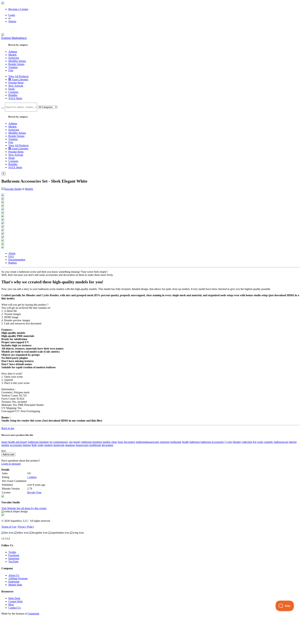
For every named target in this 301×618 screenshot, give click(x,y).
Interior (27, 445)
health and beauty (18, 441)
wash (260, 441)
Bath (34, 445)
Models (29, 188)
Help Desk (14, 598)
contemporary (60, 441)
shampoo (70, 445)
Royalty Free (34, 492)
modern (48, 445)
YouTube (13, 561)
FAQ (11, 256)
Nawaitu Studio (12, 188)
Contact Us (14, 607)
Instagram (13, 558)
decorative (129, 441)
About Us (13, 575)
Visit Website (9, 508)
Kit (254, 441)
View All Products (18, 76)
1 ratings (32, 477)
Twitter (12, 552)
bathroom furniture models (95, 441)
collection (247, 441)
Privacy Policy (26, 526)
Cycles (228, 441)
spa (71, 441)
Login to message (11, 463)
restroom (164, 441)
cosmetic (268, 441)
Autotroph (33, 613)
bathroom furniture (38, 441)
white (40, 445)
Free (10, 70)
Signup (12, 21)
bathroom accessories (212, 441)
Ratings (12, 262)
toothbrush (95, 445)
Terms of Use (8, 526)
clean (114, 441)
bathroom (194, 441)
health (185, 441)
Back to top (7, 428)
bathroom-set (281, 441)
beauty (77, 441)
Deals (11, 88)
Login (11, 15)
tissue (4, 441)
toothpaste (175, 441)
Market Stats (15, 584)
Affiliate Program (18, 578)
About (11, 253)
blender (237, 441)
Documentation (16, 259)
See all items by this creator (32, 508)
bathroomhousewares (147, 441)
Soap (120, 441)
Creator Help (15, 601)
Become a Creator (18, 9)
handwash (58, 445)
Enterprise (14, 581)
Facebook (13, 555)
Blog (11, 604)
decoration (107, 445)
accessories (16, 445)
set (50, 441)
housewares (82, 445)
